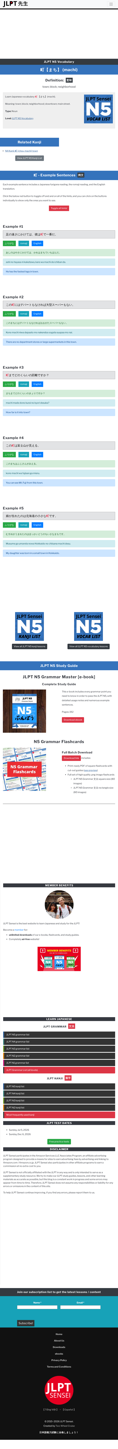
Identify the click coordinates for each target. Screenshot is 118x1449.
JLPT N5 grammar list (17, 1034)
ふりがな (9, 243)
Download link (71, 758)
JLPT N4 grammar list (17, 1041)
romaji (23, 243)
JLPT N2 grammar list (17, 1055)
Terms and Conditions (59, 1366)
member (19, 929)
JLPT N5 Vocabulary (22, 118)
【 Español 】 (69, 1409)
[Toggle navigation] (111, 4)
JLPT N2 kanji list (15, 1107)
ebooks (59, 1353)
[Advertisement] (59, 33)
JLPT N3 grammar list (17, 1048)
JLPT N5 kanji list (15, 1086)
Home (59, 1334)
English (37, 243)
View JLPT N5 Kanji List (29, 158)
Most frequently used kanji (20, 1114)
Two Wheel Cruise (65, 1426)
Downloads (59, 1347)
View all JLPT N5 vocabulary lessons (88, 646)
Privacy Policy (59, 1360)
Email (80, 1302)
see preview (90, 770)
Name (37, 1302)
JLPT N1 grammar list (17, 1062)
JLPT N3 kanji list (15, 1100)
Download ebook (73, 719)
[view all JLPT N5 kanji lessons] (29, 626)
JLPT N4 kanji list (15, 1093)
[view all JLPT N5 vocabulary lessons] (98, 108)
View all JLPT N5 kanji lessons (29, 646)
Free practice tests (59, 1141)
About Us (59, 1340)
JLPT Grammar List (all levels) (22, 1070)
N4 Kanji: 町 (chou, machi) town (21, 151)
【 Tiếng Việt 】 (50, 1409)
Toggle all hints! (59, 208)
